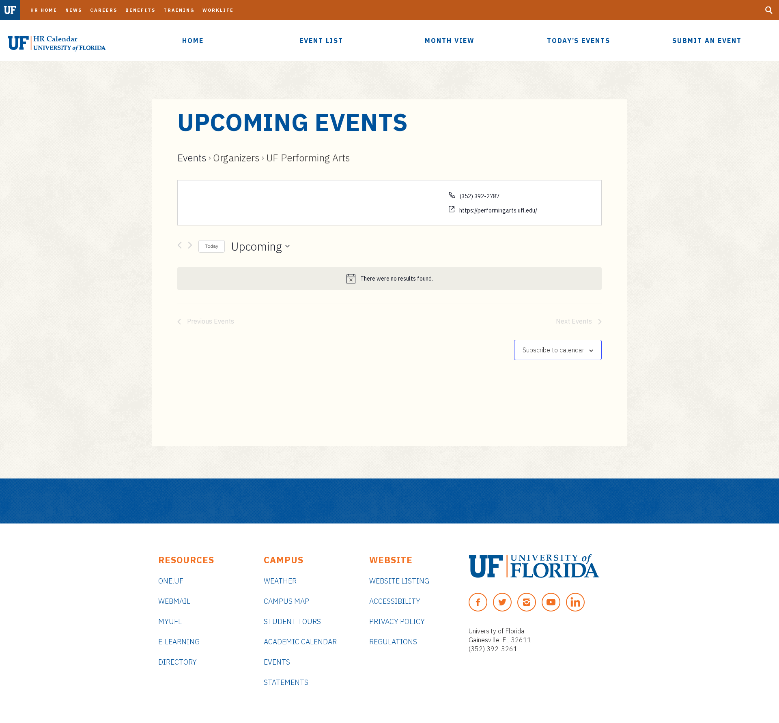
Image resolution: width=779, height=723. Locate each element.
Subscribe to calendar (553, 350)
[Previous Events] (179, 246)
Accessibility (394, 601)
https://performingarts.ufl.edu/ (498, 210)
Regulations (393, 641)
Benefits (140, 10)
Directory (177, 662)
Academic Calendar (300, 641)
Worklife (218, 10)
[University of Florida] (534, 566)
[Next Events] (190, 246)
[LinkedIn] (575, 602)
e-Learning (179, 641)
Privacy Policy (397, 621)
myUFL (170, 621)
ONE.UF (170, 581)
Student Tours (292, 621)
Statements (286, 682)
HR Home (43, 10)
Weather (280, 581)
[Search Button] (769, 10)
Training (179, 10)
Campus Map (286, 601)
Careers (103, 10)
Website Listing (399, 581)
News (73, 10)
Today (211, 246)
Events (192, 157)
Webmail (174, 601)
